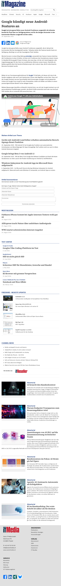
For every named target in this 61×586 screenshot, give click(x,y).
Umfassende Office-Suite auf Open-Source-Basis (29, 316)
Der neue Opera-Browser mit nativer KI (26, 306)
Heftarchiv (6, 567)
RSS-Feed (6, 562)
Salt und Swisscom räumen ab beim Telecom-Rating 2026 (21, 360)
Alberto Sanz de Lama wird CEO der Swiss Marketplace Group (22, 365)
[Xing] (15, 578)
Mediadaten (34, 530)
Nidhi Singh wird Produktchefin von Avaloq (17, 352)
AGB (32, 543)
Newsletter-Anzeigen (37, 532)
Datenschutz (34, 545)
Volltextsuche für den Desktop (24, 332)
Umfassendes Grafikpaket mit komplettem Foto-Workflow (32, 299)
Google (31, 75)
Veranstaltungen (36, 534)
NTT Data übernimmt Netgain (13, 362)
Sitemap (5, 565)
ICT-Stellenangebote (9, 569)
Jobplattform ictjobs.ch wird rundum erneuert (18, 350)
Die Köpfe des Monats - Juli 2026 (14, 355)
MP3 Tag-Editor (19, 324)
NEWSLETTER (24, 10)
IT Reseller (34, 550)
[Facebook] (5, 578)
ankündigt (28, 56)
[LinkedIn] (10, 578)
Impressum (34, 548)
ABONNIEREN (15, 10)
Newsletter (6, 560)
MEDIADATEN (6, 10)
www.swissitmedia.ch (9, 550)
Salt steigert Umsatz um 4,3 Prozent (15, 357)
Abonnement (34, 541)
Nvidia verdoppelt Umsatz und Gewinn (16, 347)
